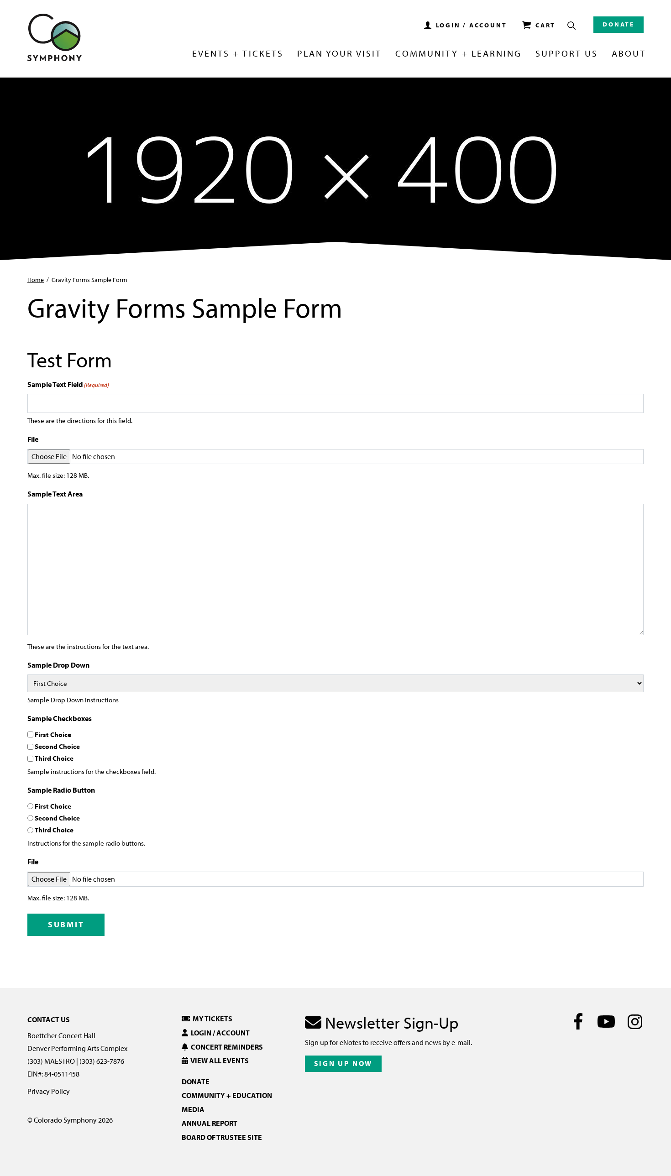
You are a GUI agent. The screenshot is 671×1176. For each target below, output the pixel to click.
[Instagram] (635, 1021)
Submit (66, 924)
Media (193, 1109)
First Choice (53, 734)
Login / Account (219, 1032)
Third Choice (54, 758)
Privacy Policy (48, 1091)
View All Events (218, 1060)
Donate (618, 24)
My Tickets (211, 1018)
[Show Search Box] (571, 25)
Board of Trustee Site (222, 1137)
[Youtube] (606, 1021)
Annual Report (209, 1123)
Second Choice (57, 746)
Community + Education (227, 1095)
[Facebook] (578, 1021)
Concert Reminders (225, 1046)
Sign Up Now (343, 1063)
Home (35, 280)
